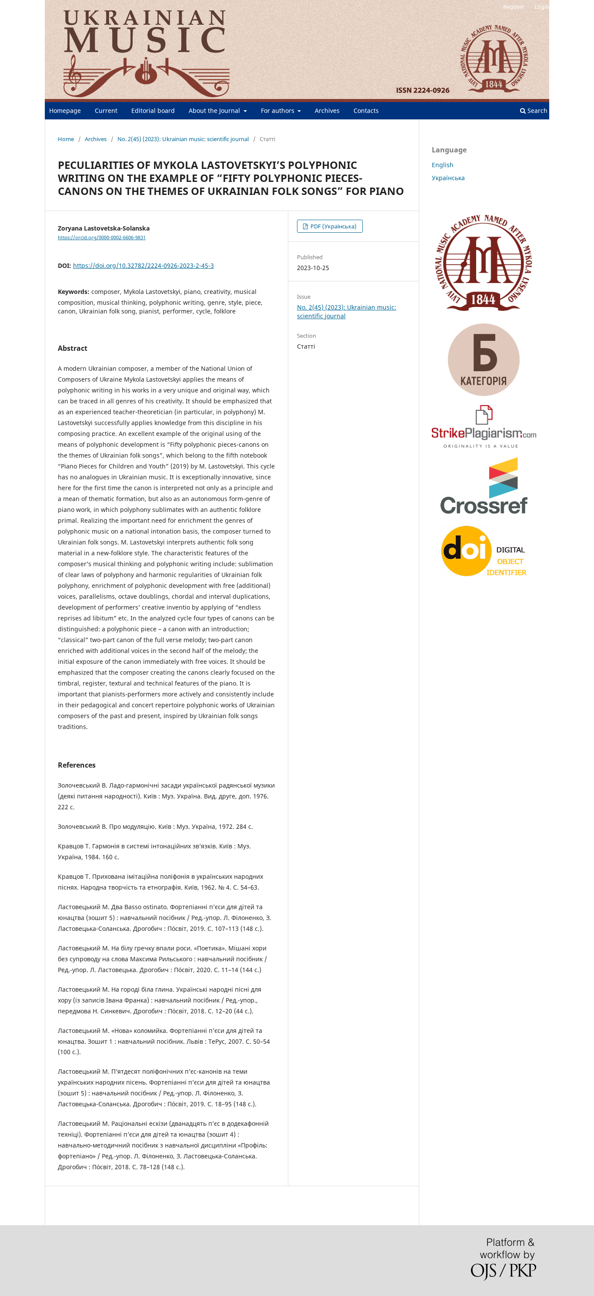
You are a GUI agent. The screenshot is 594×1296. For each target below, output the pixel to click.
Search (536, 110)
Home (66, 139)
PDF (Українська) (333, 226)
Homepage (65, 110)
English (443, 165)
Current (106, 110)
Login (541, 6)
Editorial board (153, 110)
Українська (448, 178)
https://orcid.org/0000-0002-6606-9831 (102, 237)
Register (513, 6)
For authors (278, 110)
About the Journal (215, 110)
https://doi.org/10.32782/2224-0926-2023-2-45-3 (143, 265)
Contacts (366, 110)
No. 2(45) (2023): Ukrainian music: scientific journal (183, 139)
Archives (327, 110)
